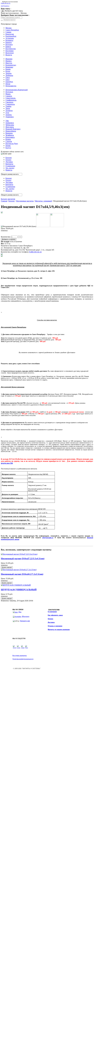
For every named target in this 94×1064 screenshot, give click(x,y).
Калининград (11, 65)
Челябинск (10, 135)
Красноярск (10, 137)
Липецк (9, 73)
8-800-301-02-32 (5, 3)
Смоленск (9, 102)
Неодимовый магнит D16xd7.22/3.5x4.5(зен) (22, 558)
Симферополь (11, 100)
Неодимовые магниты (25, 201)
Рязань (8, 94)
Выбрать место (9, 20)
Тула (7, 113)
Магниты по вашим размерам (59, 629)
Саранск (9, 96)
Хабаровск (10, 123)
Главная (4, 201)
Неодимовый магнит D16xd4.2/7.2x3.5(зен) (22, 574)
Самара (8, 32)
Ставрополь (10, 104)
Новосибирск (11, 131)
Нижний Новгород (13, 129)
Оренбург (9, 82)
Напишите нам (25, 621)
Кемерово (9, 67)
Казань (8, 139)
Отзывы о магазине (55, 626)
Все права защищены (19, 655)
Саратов (9, 141)
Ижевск (9, 61)
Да (3, 11)
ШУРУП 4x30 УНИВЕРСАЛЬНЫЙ (19, 589)
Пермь (8, 146)
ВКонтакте (25, 616)
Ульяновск (10, 117)
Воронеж (9, 133)
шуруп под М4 (7, 463)
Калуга (8, 148)
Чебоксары (10, 125)
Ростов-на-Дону (12, 143)
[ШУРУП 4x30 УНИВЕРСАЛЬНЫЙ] (16, 585)
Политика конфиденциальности (22, 659)
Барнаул (9, 42)
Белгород (9, 44)
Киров (8, 69)
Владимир (10, 51)
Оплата (50, 619)
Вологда (9, 55)
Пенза (8, 84)
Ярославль (10, 127)
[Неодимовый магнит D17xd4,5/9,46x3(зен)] (2, 213)
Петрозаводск (11, 86)
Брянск (8, 47)
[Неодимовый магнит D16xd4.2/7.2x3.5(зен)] (19, 570)
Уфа (7, 121)
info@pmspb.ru (47, 538)
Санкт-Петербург (12, 30)
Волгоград (10, 53)
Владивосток (11, 49)
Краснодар (10, 34)
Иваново (9, 59)
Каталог (11, 201)
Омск (8, 77)
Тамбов (8, 106)
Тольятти (9, 110)
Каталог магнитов (8, 199)
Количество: (6, 237)
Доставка (51, 622)
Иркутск (9, 63)
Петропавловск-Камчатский (17, 90)
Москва (8, 28)
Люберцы (9, 75)
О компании (52, 612)
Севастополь (10, 98)
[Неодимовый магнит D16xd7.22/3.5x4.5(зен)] (19, 554)
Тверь (8, 108)
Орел (8, 80)
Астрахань (10, 38)
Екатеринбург (11, 36)
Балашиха (9, 40)
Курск (8, 71)
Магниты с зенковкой (43, 201)
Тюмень (9, 115)
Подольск (9, 92)
